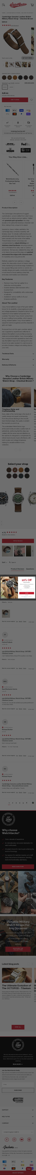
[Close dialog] (34, 577)
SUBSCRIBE (26, 593)
